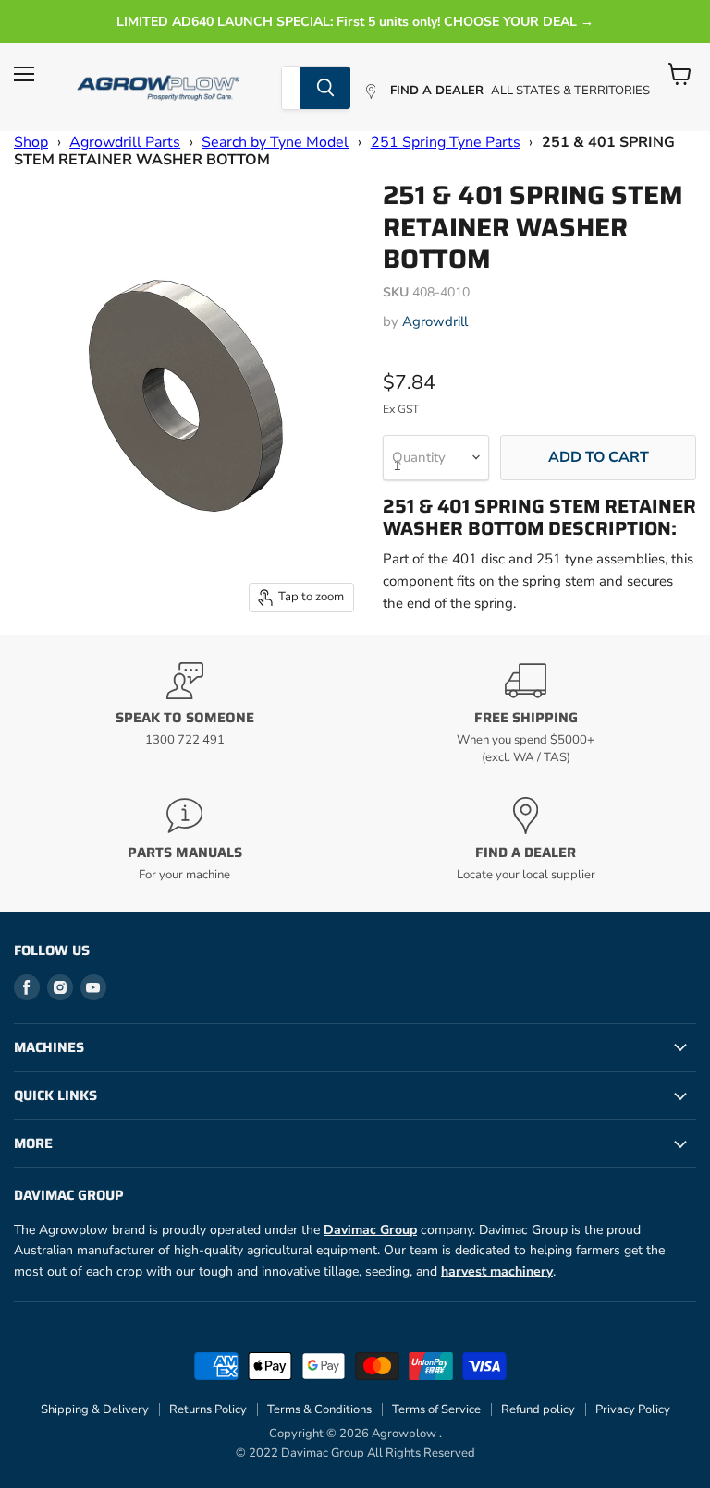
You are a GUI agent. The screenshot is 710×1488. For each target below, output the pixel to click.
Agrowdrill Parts (124, 142)
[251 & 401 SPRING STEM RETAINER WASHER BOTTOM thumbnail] (41, 212)
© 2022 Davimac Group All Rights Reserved (355, 1453)
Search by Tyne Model (275, 142)
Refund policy (538, 1409)
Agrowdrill (435, 321)
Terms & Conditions (319, 1409)
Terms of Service (436, 1409)
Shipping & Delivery (95, 1409)
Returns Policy (208, 1409)
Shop (31, 142)
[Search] (325, 88)
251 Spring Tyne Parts (445, 142)
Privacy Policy (632, 1409)
